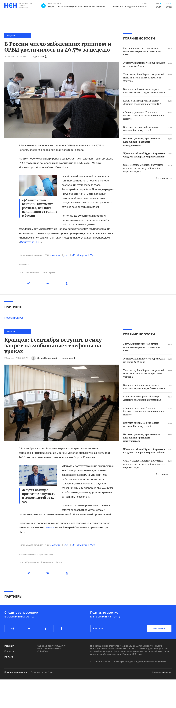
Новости (55, 255)
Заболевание (32, 272)
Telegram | (83, 255)
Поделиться (38, 56)
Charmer (167, 672)
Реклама (8, 656)
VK (73, 255)
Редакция (9, 645)
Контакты (9, 651)
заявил (50, 527)
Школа (58, 562)
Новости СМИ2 (13, 317)
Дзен (66, 255)
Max (92, 255)
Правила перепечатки (15, 672)
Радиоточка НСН (30, 242)
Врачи (52, 272)
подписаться (159, 629)
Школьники (47, 562)
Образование (32, 562)
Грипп (44, 272)
